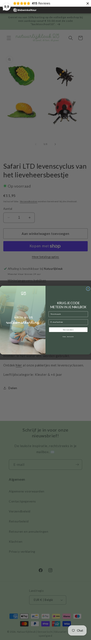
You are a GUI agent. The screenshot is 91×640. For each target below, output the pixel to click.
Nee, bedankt (68, 337)
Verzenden (68, 329)
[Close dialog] (88, 288)
